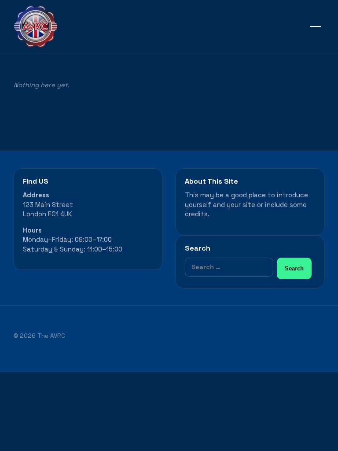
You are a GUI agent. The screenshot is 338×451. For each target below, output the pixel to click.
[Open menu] (315, 26)
